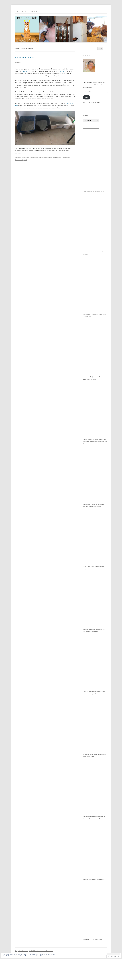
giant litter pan (57, 157)
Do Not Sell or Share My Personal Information (41, 951)
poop (63, 157)
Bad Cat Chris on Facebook (91, 128)
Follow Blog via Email (89, 78)
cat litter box (48, 157)
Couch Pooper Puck (24, 57)
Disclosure (34, 11)
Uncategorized (34, 157)
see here (62, 71)
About (24, 11)
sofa (66, 157)
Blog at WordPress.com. (21, 951)
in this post (25, 71)
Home (17, 11)
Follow (86, 97)
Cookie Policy (39, 956)
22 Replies (18, 62)
